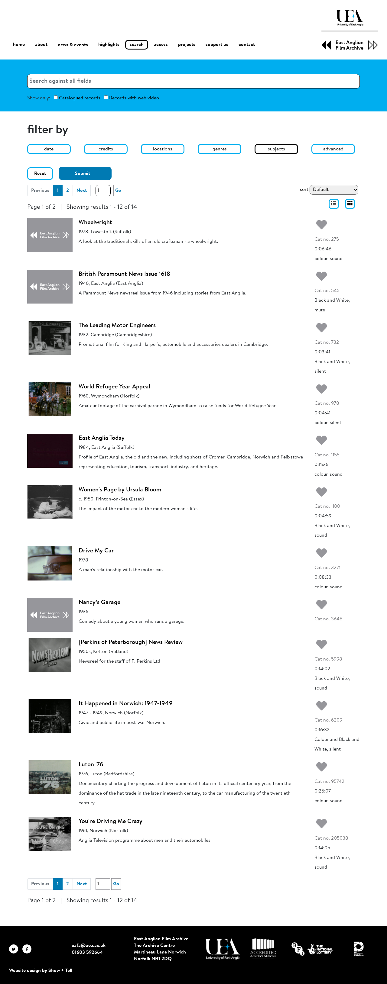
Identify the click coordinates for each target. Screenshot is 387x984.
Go (118, 190)
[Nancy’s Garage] (50, 615)
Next (81, 190)
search (137, 44)
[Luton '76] (50, 777)
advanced (333, 149)
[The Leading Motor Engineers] (50, 338)
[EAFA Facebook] (28, 949)
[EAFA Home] (349, 30)
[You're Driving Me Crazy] (50, 833)
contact (247, 44)
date (49, 149)
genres (220, 149)
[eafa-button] (334, 204)
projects (186, 44)
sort (304, 189)
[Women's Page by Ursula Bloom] (50, 502)
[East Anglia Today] (50, 450)
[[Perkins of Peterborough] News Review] (50, 654)
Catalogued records (79, 98)
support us (217, 44)
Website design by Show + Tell (40, 970)
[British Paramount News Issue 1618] (50, 286)
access (161, 44)
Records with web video (133, 98)
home (19, 44)
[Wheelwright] (50, 235)
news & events (73, 45)
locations (162, 149)
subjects (276, 149)
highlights (108, 44)
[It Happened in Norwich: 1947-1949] (50, 716)
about (41, 44)
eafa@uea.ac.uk (89, 945)
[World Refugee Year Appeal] (50, 399)
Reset (40, 173)
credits (106, 149)
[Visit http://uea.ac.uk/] (222, 949)
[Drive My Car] (50, 563)
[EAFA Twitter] (15, 949)
